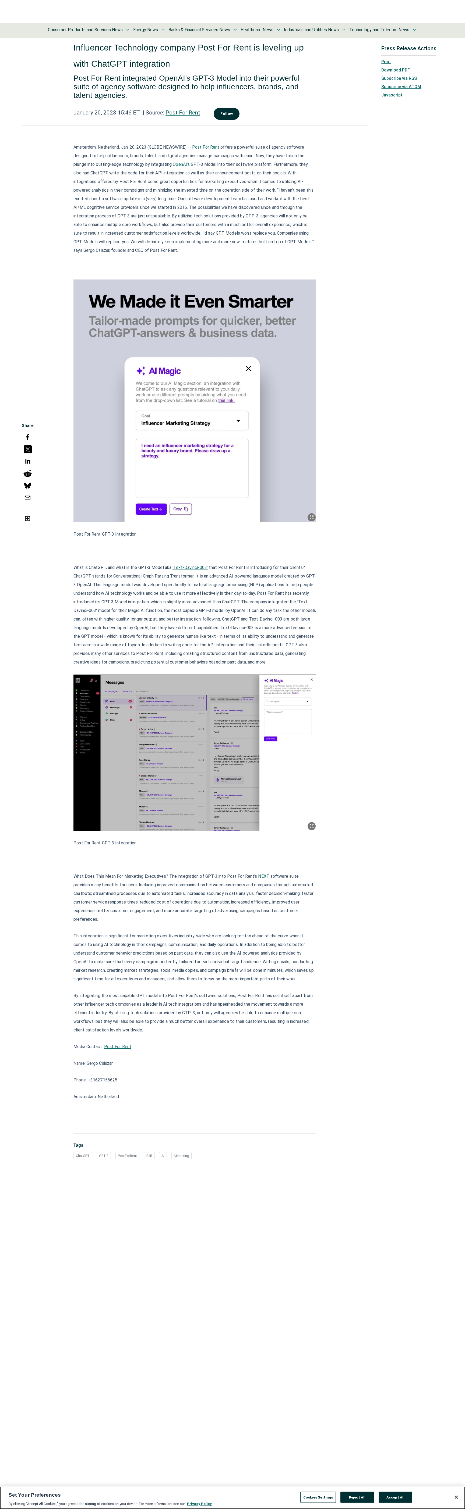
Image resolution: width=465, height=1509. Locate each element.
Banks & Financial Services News (199, 29)
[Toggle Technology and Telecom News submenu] (414, 30)
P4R (149, 1156)
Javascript (392, 95)
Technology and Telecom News (379, 29)
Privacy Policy (199, 1503)
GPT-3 (103, 1156)
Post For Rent (182, 112)
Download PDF (395, 70)
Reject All (357, 1497)
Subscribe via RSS (399, 78)
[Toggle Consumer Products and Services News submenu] (128, 30)
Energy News (145, 29)
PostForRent (127, 1156)
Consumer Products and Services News (85, 29)
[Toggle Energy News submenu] (163, 30)
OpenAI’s (181, 164)
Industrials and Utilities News (311, 29)
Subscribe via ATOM (401, 86)
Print (386, 61)
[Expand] (312, 517)
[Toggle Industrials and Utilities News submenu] (344, 30)
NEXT (263, 876)
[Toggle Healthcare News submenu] (278, 30)
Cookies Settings (318, 1497)
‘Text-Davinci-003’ (190, 567)
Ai (162, 1156)
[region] (232, 1497)
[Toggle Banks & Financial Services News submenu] (235, 30)
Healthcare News (257, 29)
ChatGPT (83, 1156)
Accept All (395, 1497)
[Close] (456, 1497)
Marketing (181, 1156)
